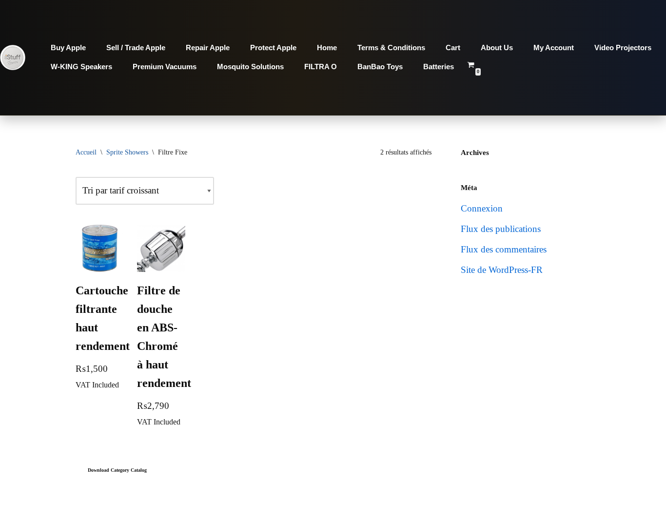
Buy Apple (68, 47)
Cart (453, 47)
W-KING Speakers (81, 66)
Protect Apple (273, 47)
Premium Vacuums (164, 66)
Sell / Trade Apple (135, 47)
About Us (497, 47)
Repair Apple (208, 47)
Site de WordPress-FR (502, 270)
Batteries (438, 66)
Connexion (482, 208)
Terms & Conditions (391, 47)
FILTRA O (320, 66)
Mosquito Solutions (250, 66)
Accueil (86, 152)
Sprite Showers (127, 152)
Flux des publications (501, 229)
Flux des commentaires (504, 249)
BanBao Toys (380, 66)
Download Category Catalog (117, 470)
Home (327, 47)
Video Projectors (622, 47)
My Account (553, 47)
